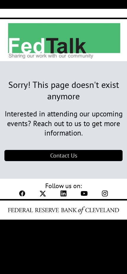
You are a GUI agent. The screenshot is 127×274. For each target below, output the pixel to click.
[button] (22, 195)
